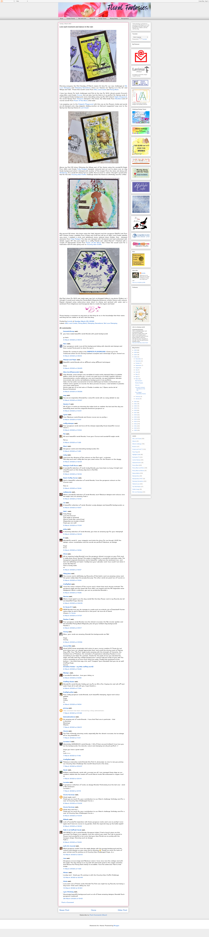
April (137, 376)
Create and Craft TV (137, 449)
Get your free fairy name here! (140, 342)
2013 (135, 421)
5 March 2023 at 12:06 (72, 474)
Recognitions (125, 18)
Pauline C (66, 619)
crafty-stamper (68, 423)
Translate (144, 39)
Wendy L (66, 673)
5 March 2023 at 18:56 (72, 550)
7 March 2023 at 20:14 (72, 778)
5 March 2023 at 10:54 (72, 430)
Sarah (65, 770)
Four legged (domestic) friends (140, 393)
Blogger (116, 925)
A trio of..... (138, 385)
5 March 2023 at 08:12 (72, 340)
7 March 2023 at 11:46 (72, 755)
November (138, 361)
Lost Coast (84, 108)
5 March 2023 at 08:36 (72, 391)
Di (64, 538)
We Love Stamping (110, 323)
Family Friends (71, 18)
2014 (135, 419)
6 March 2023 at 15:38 (72, 669)
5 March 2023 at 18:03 (72, 534)
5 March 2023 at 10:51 (72, 419)
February (138, 396)
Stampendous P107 (137, 478)
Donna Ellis (67, 646)
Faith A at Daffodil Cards (72, 830)
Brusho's (134, 446)
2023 (135, 356)
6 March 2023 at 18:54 (72, 704)
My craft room (82, 18)
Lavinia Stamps (136, 460)
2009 (135, 430)
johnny (65, 708)
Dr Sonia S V (68, 607)
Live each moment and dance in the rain (140, 389)
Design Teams (102, 18)
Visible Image (135, 489)
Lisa (64, 858)
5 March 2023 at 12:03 (72, 461)
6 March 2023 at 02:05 (72, 603)
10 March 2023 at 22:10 (73, 854)
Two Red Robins (136, 486)
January (138, 398)
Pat (64, 434)
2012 (135, 423)
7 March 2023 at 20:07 (72, 766)
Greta (65, 881)
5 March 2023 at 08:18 (72, 356)
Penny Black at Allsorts (138, 470)
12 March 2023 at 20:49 (73, 877)
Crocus (79, 95)
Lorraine (66, 782)
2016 (135, 414)
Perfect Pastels (139, 383)
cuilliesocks (67, 492)
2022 (135, 401)
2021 (135, 403)
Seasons (80, 98)
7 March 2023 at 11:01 (72, 738)
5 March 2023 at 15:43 (72, 499)
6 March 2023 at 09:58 (72, 642)
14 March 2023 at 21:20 (72, 888)
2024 (135, 354)
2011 (135, 426)
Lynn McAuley (68, 892)
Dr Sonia (72, 613)
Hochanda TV (135, 457)
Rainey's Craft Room (70, 465)
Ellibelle (66, 819)
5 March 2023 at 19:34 (72, 580)
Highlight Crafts (136, 454)
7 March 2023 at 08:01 (72, 727)
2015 (135, 417)
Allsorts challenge (136, 443)
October (138, 363)
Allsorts (134, 441)
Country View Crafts (78, 174)
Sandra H (66, 404)
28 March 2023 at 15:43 (73, 898)
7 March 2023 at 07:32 (72, 713)
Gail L (65, 511)
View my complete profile (138, 282)
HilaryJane (67, 573)
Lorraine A (67, 741)
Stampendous (136, 476)
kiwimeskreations (69, 717)
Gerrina (65, 596)
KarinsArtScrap (68, 331)
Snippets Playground (85, 104)
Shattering (63, 173)
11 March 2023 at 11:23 (72, 869)
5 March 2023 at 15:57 (72, 507)
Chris (65, 554)
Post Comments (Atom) (98, 915)
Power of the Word (80, 100)
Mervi (65, 446)
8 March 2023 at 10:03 (72, 803)
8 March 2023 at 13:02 (72, 826)
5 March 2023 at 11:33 (72, 442)
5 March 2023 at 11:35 (72, 451)
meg (64, 395)
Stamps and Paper (69, 359)
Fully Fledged (82, 169)
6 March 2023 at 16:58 (72, 678)
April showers (138, 380)
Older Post (122, 910)
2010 (135, 428)
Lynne (65, 414)
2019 (135, 408)
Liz (64, 502)
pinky (65, 529)
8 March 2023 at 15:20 (72, 842)
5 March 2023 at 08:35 (72, 368)
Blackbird (118, 98)
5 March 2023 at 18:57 (72, 570)
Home (61, 18)
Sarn (65, 343)
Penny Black (114, 89)
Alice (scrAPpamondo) (71, 372)
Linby (65, 455)
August (137, 367)
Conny (65, 631)
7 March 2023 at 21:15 (72, 791)
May (137, 374)
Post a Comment (68, 902)
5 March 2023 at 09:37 (72, 400)
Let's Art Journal (69, 846)
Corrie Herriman (69, 794)
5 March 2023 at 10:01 (72, 411)
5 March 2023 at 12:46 (72, 488)
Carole (65, 731)
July (137, 370)
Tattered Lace (135, 484)
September (139, 365)
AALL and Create (100, 89)
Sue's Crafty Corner (70, 478)
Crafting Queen (68, 681)
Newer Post (64, 910)
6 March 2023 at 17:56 (72, 688)
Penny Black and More (138, 467)
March (137, 378)
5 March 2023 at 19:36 (72, 592)
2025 (135, 352)
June (137, 372)
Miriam (65, 872)
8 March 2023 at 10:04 (72, 815)
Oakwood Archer (136, 462)
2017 (135, 412)
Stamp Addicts (136, 473)
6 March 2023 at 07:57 (72, 615)
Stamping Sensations (95, 323)
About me (92, 18)
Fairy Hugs (135, 452)
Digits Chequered (120, 97)
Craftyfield (67, 584)
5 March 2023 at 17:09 (72, 525)
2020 (135, 406)
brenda (143, 273)
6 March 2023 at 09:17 (72, 628)
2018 (135, 410)
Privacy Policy (114, 18)
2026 (135, 350)
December (138, 358)
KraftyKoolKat (68, 692)
